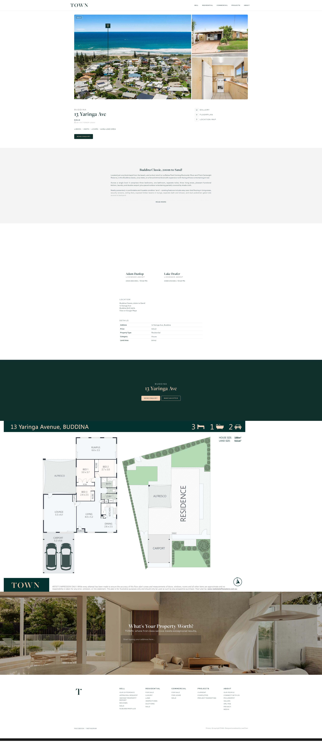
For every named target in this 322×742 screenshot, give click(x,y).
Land (148, 698)
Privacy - (209, 728)
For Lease (176, 695)
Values (227, 701)
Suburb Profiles (127, 709)
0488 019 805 (170, 281)
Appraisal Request (128, 695)
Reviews (123, 703)
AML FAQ (227, 704)
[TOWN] (79, 6)
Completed (203, 695)
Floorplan (206, 114)
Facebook (79, 728)
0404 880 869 (132, 281)
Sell (196, 5)
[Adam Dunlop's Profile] (142, 257)
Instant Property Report (127, 699)
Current (202, 692)
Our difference (127, 692)
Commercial (222, 5)
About (247, 5)
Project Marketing (207, 698)
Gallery (205, 110)
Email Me (143, 281)
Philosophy (229, 698)
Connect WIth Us (232, 695)
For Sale (150, 692)
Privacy (227, 707)
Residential (207, 5)
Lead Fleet (244, 728)
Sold (121, 706)
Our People (229, 692)
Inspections (151, 701)
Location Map (208, 119)
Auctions (150, 704)
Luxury (149, 695)
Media (226, 709)
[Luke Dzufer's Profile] (180, 257)
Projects (235, 5)
